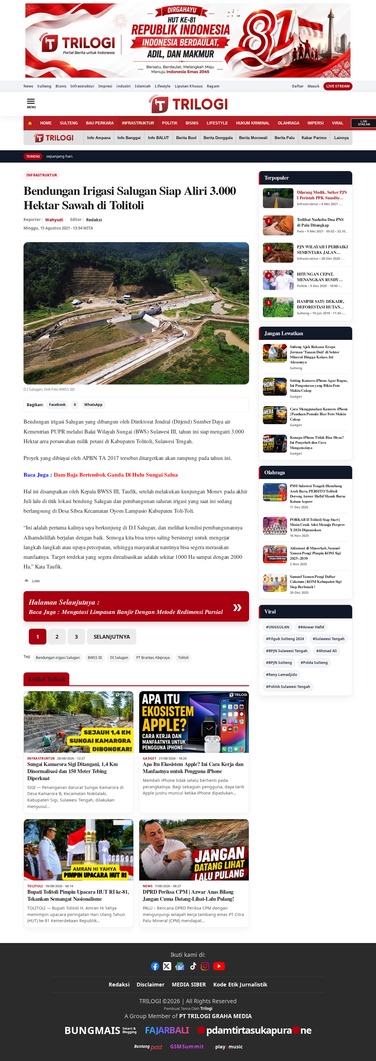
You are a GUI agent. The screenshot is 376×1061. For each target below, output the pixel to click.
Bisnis (61, 86)
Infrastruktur (82, 86)
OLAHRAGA (288, 123)
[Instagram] (205, 966)
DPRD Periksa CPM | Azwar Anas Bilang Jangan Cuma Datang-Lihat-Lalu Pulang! (188, 895)
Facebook (57, 404)
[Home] (30, 123)
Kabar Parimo (314, 138)
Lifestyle (162, 86)
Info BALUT (158, 138)
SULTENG (69, 123)
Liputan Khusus (189, 86)
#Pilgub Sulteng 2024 (285, 638)
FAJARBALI (167, 1030)
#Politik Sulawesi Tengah (288, 686)
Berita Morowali (253, 138)
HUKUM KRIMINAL (253, 123)
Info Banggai (129, 138)
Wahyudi (54, 219)
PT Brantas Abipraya (153, 657)
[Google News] (180, 966)
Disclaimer (151, 984)
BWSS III (95, 657)
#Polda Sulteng (314, 662)
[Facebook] (155, 966)
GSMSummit (187, 1046)
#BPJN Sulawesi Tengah (287, 650)
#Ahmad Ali (326, 650)
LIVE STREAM (338, 86)
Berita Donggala (218, 138)
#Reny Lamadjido (281, 674)
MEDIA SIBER (189, 984)
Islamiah (143, 86)
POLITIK (169, 123)
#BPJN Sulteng (279, 662)
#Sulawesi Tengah (329, 638)
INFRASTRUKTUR (138, 123)
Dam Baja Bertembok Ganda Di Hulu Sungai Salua (116, 474)
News (28, 86)
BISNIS (192, 123)
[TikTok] (193, 966)
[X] (167, 966)
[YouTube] (219, 966)
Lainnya (341, 138)
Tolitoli (183, 657)
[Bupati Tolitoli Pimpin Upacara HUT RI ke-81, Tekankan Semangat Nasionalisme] (78, 850)
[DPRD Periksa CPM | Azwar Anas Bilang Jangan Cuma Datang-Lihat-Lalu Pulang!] (194, 850)
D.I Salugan (142, 527)
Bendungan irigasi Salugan (54, 421)
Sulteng (44, 86)
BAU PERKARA (100, 123)
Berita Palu (285, 138)
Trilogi (206, 1008)
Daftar (297, 86)
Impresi (105, 86)
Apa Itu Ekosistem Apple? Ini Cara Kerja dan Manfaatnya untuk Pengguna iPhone (193, 767)
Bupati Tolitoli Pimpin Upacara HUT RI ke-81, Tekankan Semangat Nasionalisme (78, 895)
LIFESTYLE (217, 123)
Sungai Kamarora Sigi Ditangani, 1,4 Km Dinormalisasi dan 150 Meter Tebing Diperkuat (72, 771)
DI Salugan (119, 657)
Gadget (149, 758)
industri (123, 86)
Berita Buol (186, 138)
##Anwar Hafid (311, 627)
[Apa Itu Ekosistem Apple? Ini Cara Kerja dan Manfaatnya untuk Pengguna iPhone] (194, 722)
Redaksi (119, 984)
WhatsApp (93, 404)
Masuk (313, 86)
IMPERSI (316, 123)
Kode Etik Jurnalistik (240, 984)
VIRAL (337, 123)
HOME (46, 123)
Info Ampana (98, 138)
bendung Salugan (92, 501)
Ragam (213, 86)
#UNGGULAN (277, 627)
